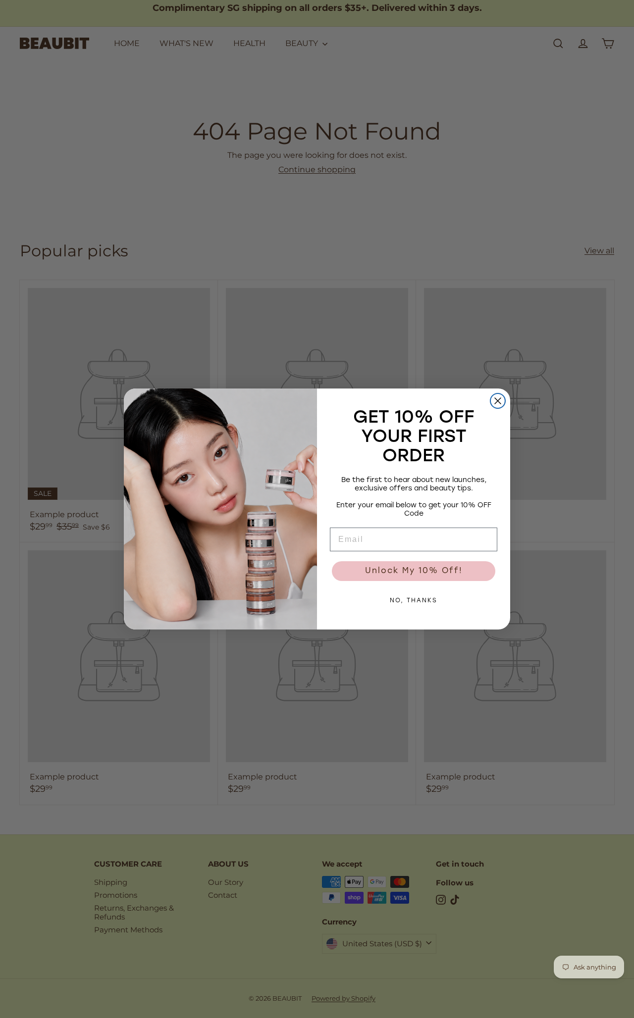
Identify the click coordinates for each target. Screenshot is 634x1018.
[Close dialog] (497, 400)
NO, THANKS (413, 601)
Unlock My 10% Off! (414, 571)
